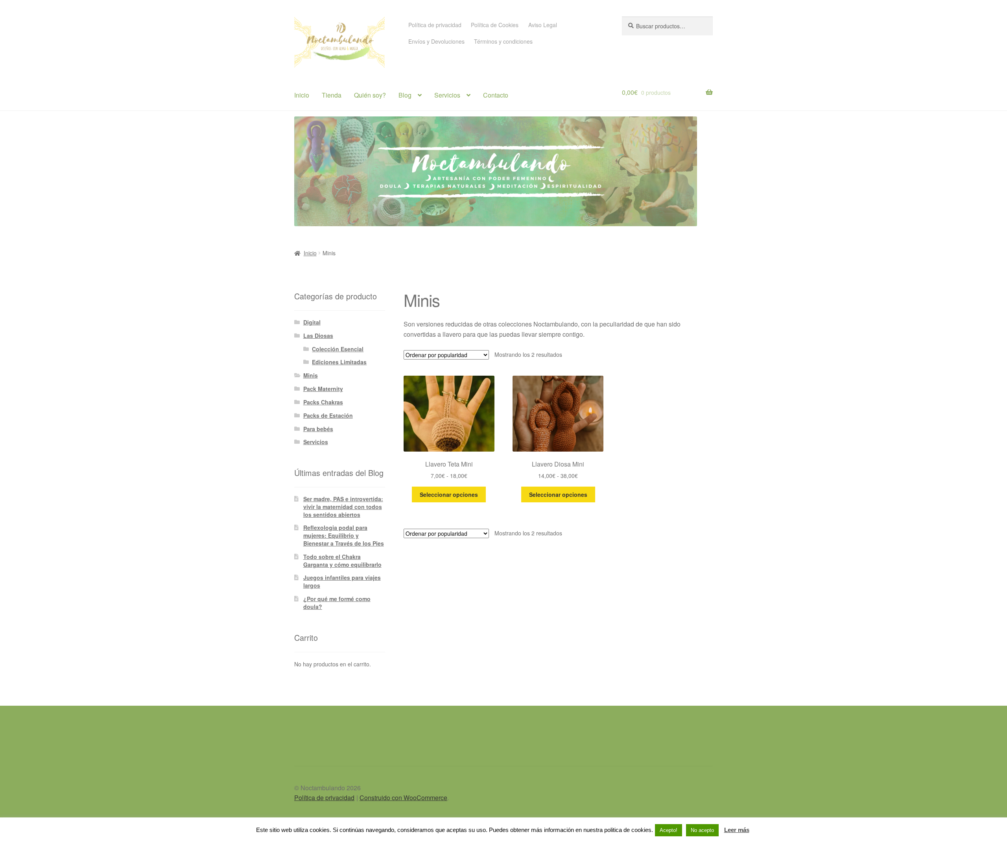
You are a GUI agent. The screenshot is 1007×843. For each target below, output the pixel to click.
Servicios (447, 95)
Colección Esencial (337, 349)
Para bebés (318, 429)
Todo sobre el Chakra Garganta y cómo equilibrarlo (342, 560)
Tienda (331, 95)
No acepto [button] (702, 830)
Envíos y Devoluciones (436, 41)
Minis (310, 375)
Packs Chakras (323, 402)
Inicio (301, 95)
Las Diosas (318, 335)
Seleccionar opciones (449, 494)
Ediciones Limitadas (339, 362)
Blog (404, 95)
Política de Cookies (494, 25)
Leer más (736, 829)
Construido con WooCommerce (403, 797)
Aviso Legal (542, 25)
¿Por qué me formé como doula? (337, 603)
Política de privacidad (434, 25)
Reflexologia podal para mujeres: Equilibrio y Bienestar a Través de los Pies (343, 535)
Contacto (495, 95)
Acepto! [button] (668, 830)
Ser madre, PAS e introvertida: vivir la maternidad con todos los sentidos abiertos (343, 506)
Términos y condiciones (503, 41)
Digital (312, 322)
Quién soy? (370, 95)
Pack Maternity (323, 389)
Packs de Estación (328, 415)
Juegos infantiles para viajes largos (342, 581)
